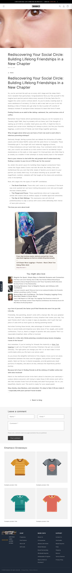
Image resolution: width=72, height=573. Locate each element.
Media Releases (42, 547)
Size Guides (59, 540)
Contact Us (59, 537)
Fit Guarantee (41, 540)
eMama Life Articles (43, 543)
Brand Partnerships (43, 550)
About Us (40, 537)
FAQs (57, 547)
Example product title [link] (10, 485)
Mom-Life (22, 543)
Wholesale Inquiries (43, 553)
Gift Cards (22, 547)
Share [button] (12, 72)
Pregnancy (23, 537)
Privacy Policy (59, 560)
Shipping (58, 550)
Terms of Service (60, 556)
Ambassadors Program (44, 556)
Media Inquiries (60, 543)
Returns (58, 553)
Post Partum (23, 540)
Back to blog (37, 400)
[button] (4, 6)
